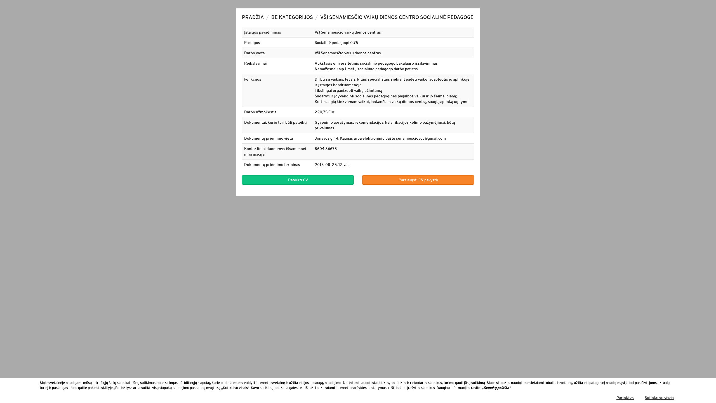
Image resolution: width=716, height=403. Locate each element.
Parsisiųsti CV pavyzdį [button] (418, 179)
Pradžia (253, 17)
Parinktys (625, 397)
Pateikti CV (298, 179)
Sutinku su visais (659, 397)
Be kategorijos (292, 17)
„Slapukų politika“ (496, 387)
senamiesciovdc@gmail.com (421, 138)
